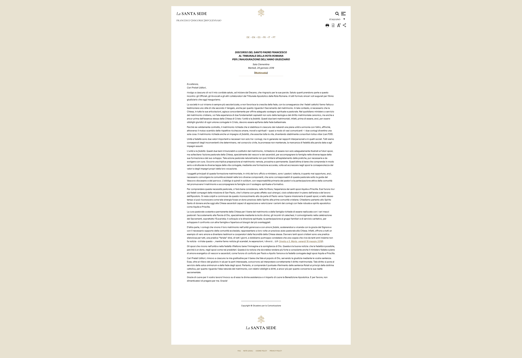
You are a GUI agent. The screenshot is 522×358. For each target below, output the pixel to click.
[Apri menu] (343, 13)
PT (274, 37)
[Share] (345, 25)
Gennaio (215, 20)
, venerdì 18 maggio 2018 (300, 241)
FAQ (239, 351)
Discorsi (197, 20)
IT (269, 37)
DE (248, 37)
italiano (335, 20)
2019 (206, 20)
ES (259, 37)
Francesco (183, 20)
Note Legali (248, 351)
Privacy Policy (276, 351)
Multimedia (261, 72)
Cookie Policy (261, 351)
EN (253, 37)
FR (264, 37)
